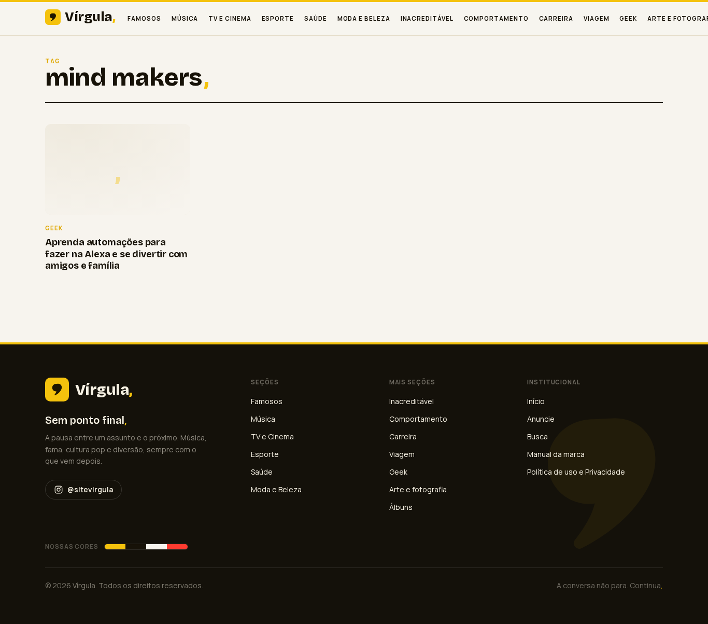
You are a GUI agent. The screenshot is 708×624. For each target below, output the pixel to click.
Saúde (315, 18)
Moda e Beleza (363, 18)
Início (536, 401)
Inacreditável (427, 18)
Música (185, 18)
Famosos (144, 18)
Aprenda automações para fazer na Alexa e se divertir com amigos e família (116, 254)
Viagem (597, 18)
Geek (628, 18)
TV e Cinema (229, 18)
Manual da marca (556, 454)
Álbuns (401, 507)
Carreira (556, 18)
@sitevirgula (90, 489)
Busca (537, 436)
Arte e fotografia (418, 489)
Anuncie (541, 419)
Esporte (278, 18)
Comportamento (496, 18)
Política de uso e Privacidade (576, 472)
